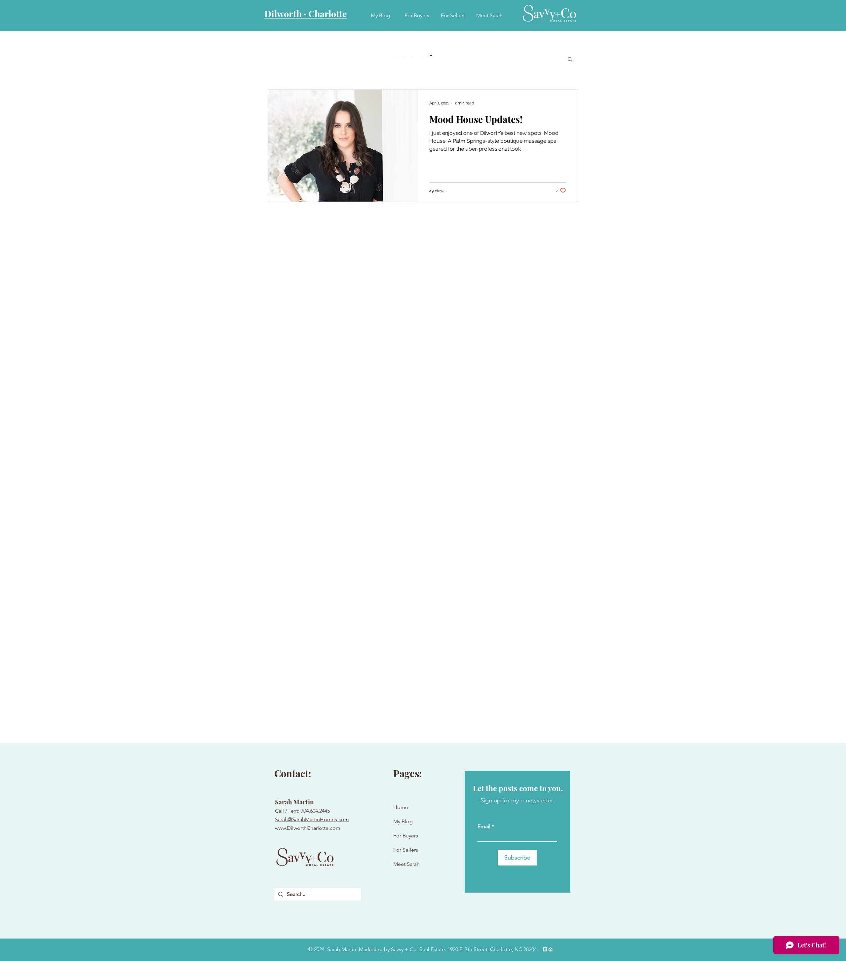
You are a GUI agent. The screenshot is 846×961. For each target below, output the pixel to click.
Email (484, 826)
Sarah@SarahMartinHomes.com (312, 819)
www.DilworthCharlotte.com (307, 828)
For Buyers (405, 835)
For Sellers (405, 850)
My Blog (403, 821)
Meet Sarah (406, 864)
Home (400, 807)
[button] (570, 59)
